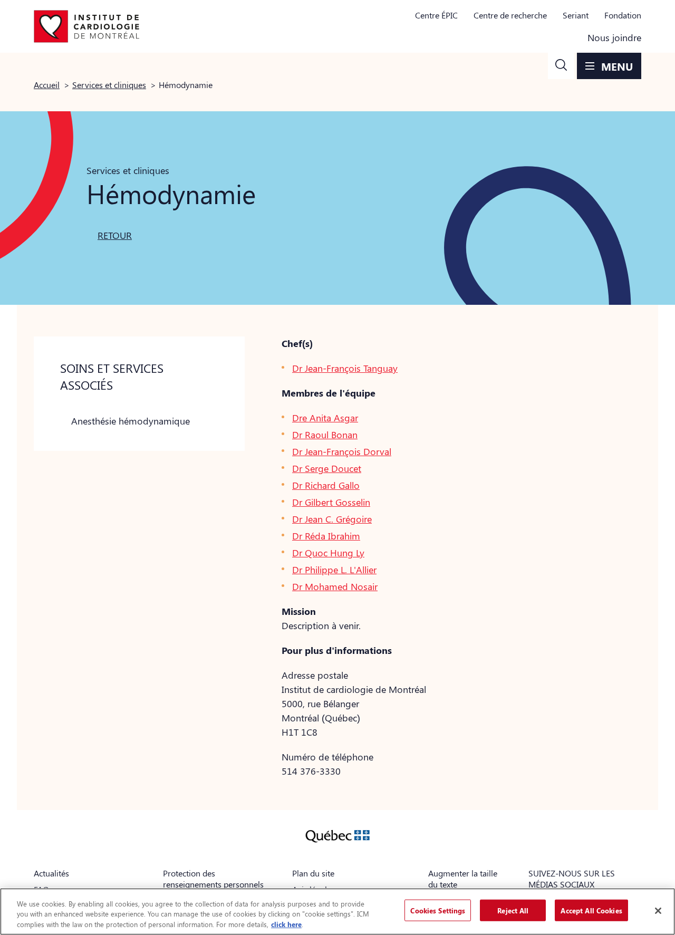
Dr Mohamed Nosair (335, 586)
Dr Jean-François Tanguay (345, 368)
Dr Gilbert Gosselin (331, 502)
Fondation (622, 15)
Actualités (51, 873)
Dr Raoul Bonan (325, 434)
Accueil (47, 84)
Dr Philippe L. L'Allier (334, 569)
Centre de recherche (510, 15)
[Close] (658, 910)
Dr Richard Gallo (326, 485)
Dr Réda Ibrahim (326, 535)
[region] (337, 911)
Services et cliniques (109, 84)
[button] (561, 66)
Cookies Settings (437, 909)
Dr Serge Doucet (326, 468)
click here (286, 924)
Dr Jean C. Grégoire (332, 519)
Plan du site (313, 873)
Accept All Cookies (591, 909)
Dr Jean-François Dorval (341, 451)
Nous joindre (614, 37)
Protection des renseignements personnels (213, 878)
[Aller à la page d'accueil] (86, 26)
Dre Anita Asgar (325, 417)
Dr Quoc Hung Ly (328, 552)
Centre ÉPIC (436, 15)
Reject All (512, 909)
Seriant (576, 15)
